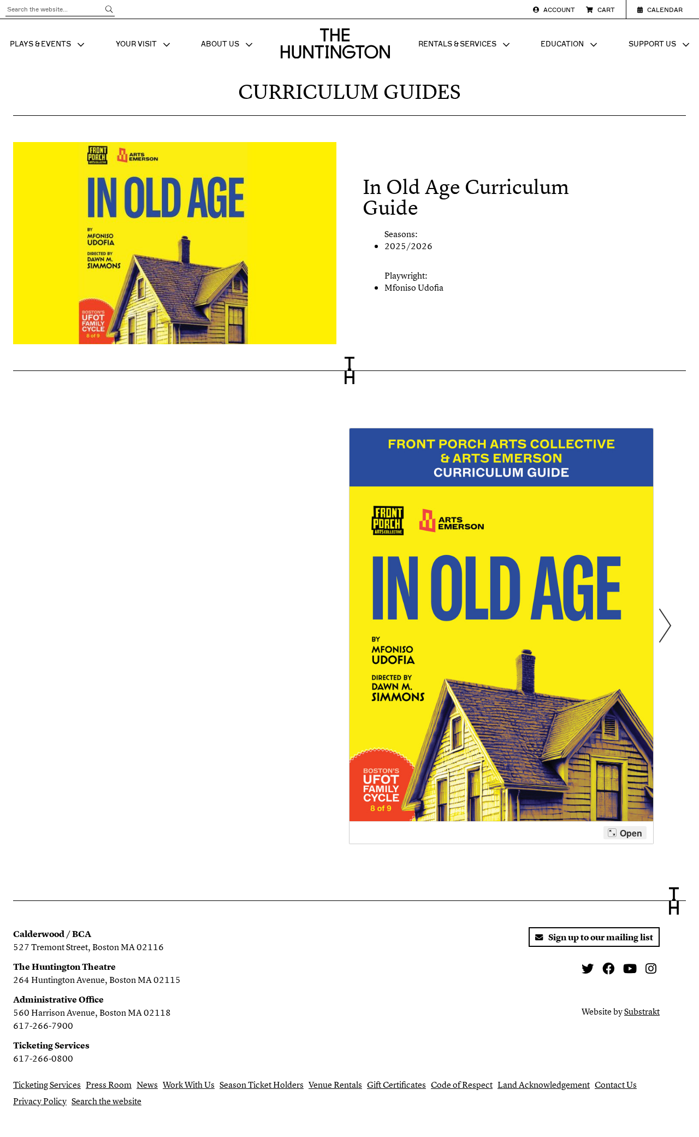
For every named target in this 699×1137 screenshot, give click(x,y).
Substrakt (642, 1011)
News (147, 1085)
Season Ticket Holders (262, 1085)
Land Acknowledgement (543, 1085)
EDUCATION (570, 45)
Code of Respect (462, 1085)
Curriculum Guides (349, 92)
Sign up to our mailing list (600, 937)
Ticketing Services (47, 1085)
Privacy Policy (40, 1101)
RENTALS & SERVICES (465, 45)
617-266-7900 (43, 1026)
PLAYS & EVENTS (48, 45)
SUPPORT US (660, 45)
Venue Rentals (335, 1085)
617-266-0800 (43, 1058)
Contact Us (616, 1085)
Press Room (109, 1085)
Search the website (106, 1101)
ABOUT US (228, 45)
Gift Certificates (396, 1085)
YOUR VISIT (144, 45)
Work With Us (189, 1085)
